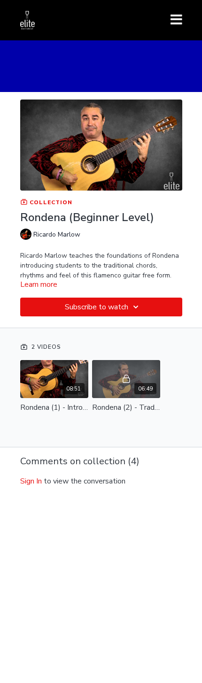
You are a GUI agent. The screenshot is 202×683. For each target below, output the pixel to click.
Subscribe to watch (96, 307)
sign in (31, 481)
